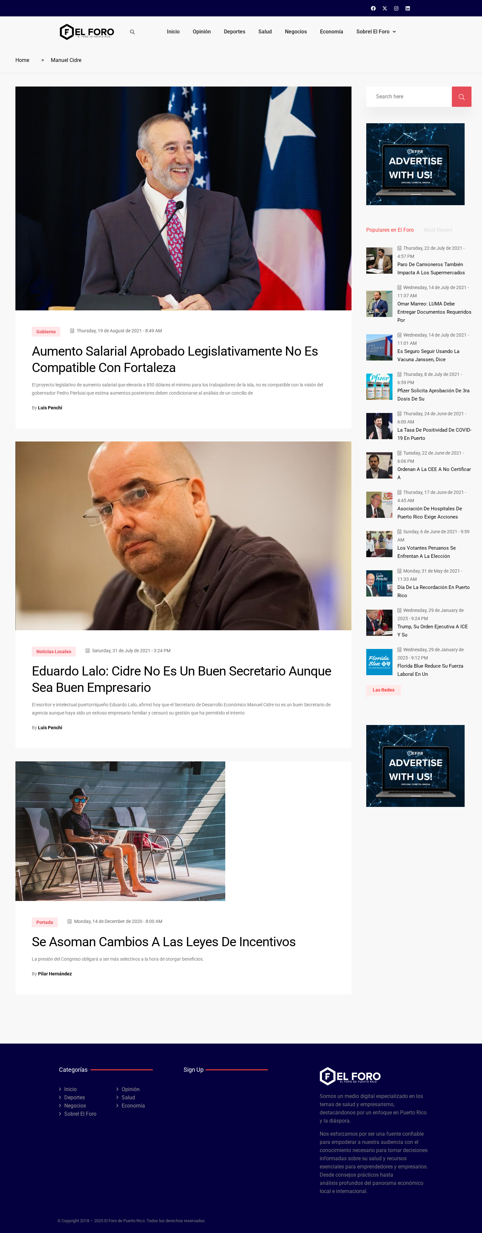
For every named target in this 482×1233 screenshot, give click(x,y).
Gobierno (46, 331)
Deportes (234, 32)
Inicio (173, 32)
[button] (376, 31)
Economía (331, 32)
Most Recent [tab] (438, 230)
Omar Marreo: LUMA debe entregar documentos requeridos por (434, 312)
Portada (44, 922)
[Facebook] (373, 8)
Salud (265, 32)
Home (22, 60)
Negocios (296, 32)
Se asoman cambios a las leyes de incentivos (164, 941)
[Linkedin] (408, 8)
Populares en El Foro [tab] (390, 230)
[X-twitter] (385, 8)
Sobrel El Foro (373, 32)
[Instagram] (396, 8)
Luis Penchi (50, 407)
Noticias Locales (53, 651)
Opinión (202, 32)
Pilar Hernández (55, 973)
